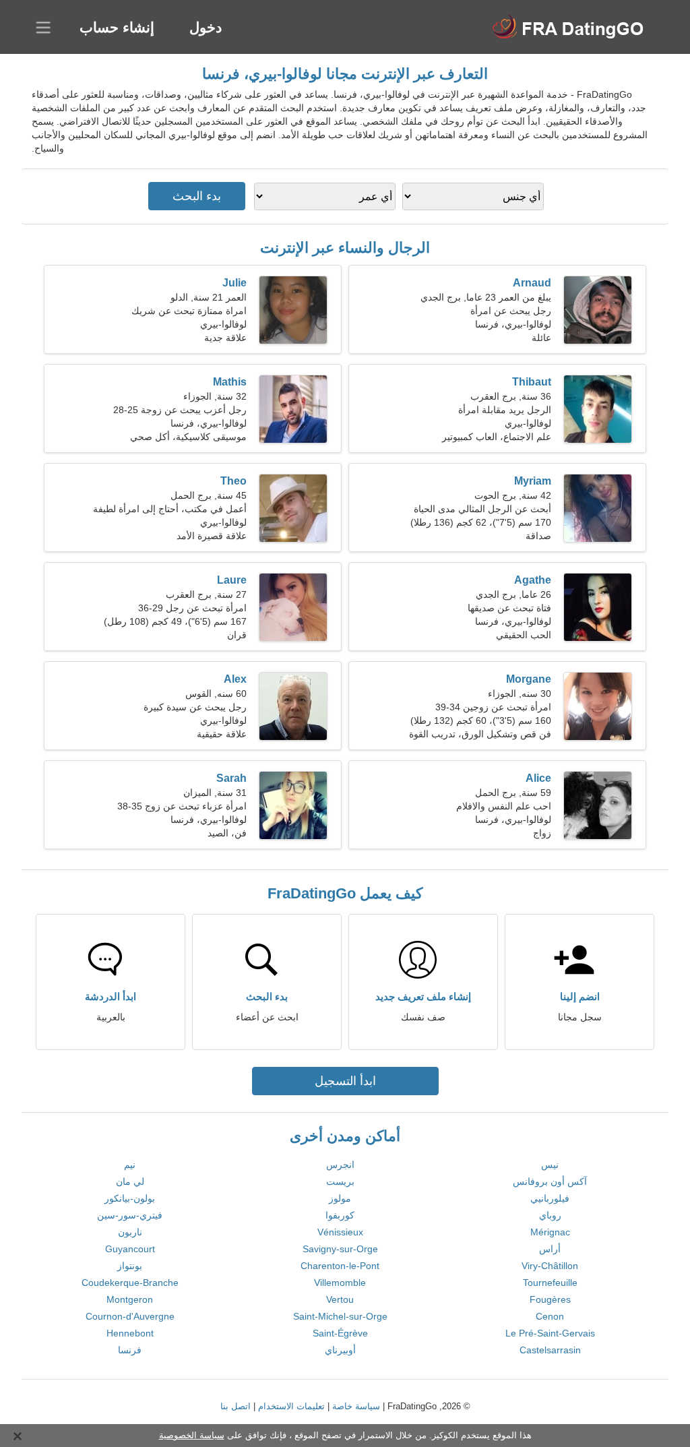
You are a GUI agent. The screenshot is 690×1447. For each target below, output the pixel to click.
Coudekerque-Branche (130, 1282)
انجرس (340, 1164)
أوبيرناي (340, 1350)
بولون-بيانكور (129, 1198)
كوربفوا (339, 1215)
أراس (550, 1248)
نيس (550, 1164)
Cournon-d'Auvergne (130, 1316)
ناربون (130, 1232)
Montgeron (129, 1299)
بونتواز (129, 1265)
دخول (205, 27)
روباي (550, 1215)
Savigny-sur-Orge (340, 1248)
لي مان (130, 1181)
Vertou (340, 1299)
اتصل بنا (235, 1406)
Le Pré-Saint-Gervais (550, 1333)
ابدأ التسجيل (345, 1081)
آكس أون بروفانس (550, 1181)
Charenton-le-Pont (340, 1265)
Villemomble (340, 1282)
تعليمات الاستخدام (291, 1406)
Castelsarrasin (550, 1350)
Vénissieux (340, 1232)
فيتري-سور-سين (129, 1215)
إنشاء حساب (117, 27)
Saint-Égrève (340, 1333)
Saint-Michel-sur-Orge (340, 1316)
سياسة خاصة (356, 1406)
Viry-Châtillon (550, 1265)
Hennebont (130, 1333)
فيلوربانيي (549, 1198)
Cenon (550, 1316)
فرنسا (130, 1350)
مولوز (340, 1198)
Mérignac (550, 1232)
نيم (129, 1164)
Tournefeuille (550, 1282)
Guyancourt (130, 1248)
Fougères (550, 1299)
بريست (340, 1181)
